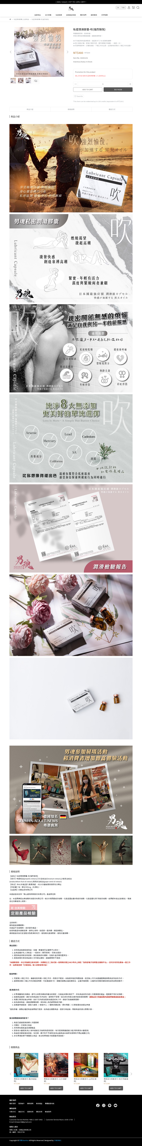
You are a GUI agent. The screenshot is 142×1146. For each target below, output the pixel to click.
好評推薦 (104, 15)
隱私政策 (39, 1112)
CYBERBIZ (57, 1140)
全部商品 (37, 15)
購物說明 (30, 1103)
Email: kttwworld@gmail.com (20, 1122)
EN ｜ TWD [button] (121, 8)
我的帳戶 (21, 1103)
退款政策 (30, 1112)
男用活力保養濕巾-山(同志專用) (85, 1080)
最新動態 (94, 15)
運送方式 (21, 1112)
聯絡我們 (48, 1112)
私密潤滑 (59, 15)
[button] (67, 52)
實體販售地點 (49, 1103)
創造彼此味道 (71, 15)
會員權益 (39, 1103)
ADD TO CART (87, 89)
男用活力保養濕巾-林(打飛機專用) (116, 1080)
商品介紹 (30, 109)
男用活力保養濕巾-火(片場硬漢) (55, 1080)
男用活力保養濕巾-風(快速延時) (25, 1080)
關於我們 (83, 15)
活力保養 (48, 15)
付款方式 (12, 1112)
